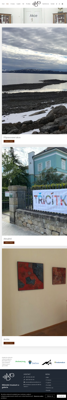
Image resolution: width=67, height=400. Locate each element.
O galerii (48, 382)
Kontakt (48, 390)
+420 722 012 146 (29, 379)
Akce (47, 377)
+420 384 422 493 (30, 377)
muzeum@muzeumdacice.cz (33, 382)
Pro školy (48, 385)
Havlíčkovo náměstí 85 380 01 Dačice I (32, 385)
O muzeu (48, 380)
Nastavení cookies (38, 396)
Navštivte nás (49, 387)
